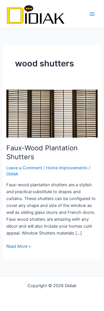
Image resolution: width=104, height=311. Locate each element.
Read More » (18, 246)
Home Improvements (67, 167)
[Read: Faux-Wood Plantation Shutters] (51, 113)
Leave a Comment (24, 167)
